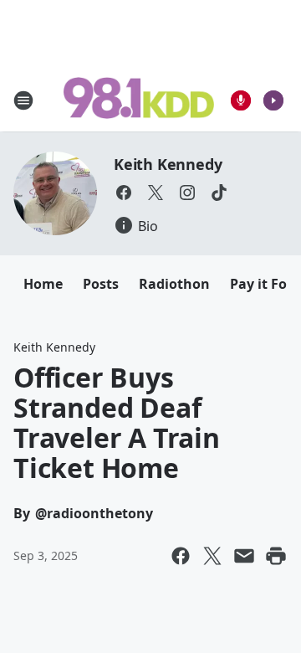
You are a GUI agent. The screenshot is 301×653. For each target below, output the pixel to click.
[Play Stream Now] (273, 100)
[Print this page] (276, 556)
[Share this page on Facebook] (180, 556)
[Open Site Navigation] (23, 100)
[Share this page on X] (212, 556)
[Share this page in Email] (244, 556)
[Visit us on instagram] (187, 193)
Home (43, 284)
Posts (101, 284)
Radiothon (174, 284)
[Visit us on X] (155, 193)
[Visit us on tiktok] (219, 193)
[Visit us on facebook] (124, 193)
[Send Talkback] (241, 100)
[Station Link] (139, 99)
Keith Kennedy (168, 164)
